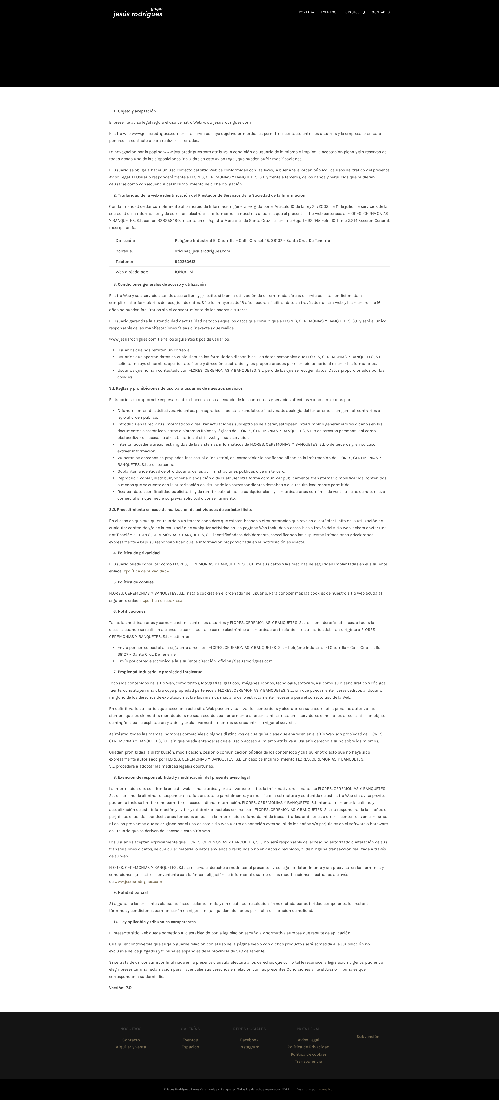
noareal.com (326, 1089)
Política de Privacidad (309, 1046)
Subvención (368, 1036)
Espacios (351, 12)
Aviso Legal (308, 1039)
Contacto (381, 12)
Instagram (249, 1046)
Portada (306, 12)
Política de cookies (309, 1054)
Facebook (249, 1039)
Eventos (329, 12)
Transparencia (308, 1061)
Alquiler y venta (131, 1046)
